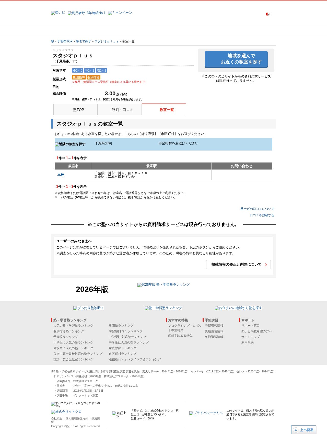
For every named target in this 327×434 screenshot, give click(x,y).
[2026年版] (163, 285)
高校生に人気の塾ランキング (73, 348)
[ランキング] (144, 30)
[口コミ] (181, 30)
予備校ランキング (65, 337)
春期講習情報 (214, 325)
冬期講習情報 (214, 337)
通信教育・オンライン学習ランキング (135, 359)
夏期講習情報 (214, 331)
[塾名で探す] (107, 30)
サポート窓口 (250, 325)
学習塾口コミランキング (126, 331)
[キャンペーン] (256, 30)
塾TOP (78, 110)
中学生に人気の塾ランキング (129, 342)
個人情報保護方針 (77, 418)
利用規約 (247, 342)
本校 (60, 175)
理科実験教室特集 (180, 336)
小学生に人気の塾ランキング (73, 342)
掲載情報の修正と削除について (237, 264)
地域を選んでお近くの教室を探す (241, 58)
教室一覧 (167, 110)
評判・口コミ (122, 110)
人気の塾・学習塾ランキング (73, 325)
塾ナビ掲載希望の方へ (256, 331)
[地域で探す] (69, 30)
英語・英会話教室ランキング (73, 359)
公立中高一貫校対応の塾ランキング (77, 354)
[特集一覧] (219, 30)
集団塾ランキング (121, 325)
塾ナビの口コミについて (257, 209)
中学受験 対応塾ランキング (127, 337)
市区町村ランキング (122, 354)
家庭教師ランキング (122, 348)
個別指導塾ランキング (68, 331)
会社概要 (56, 418)
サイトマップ (250, 337)
